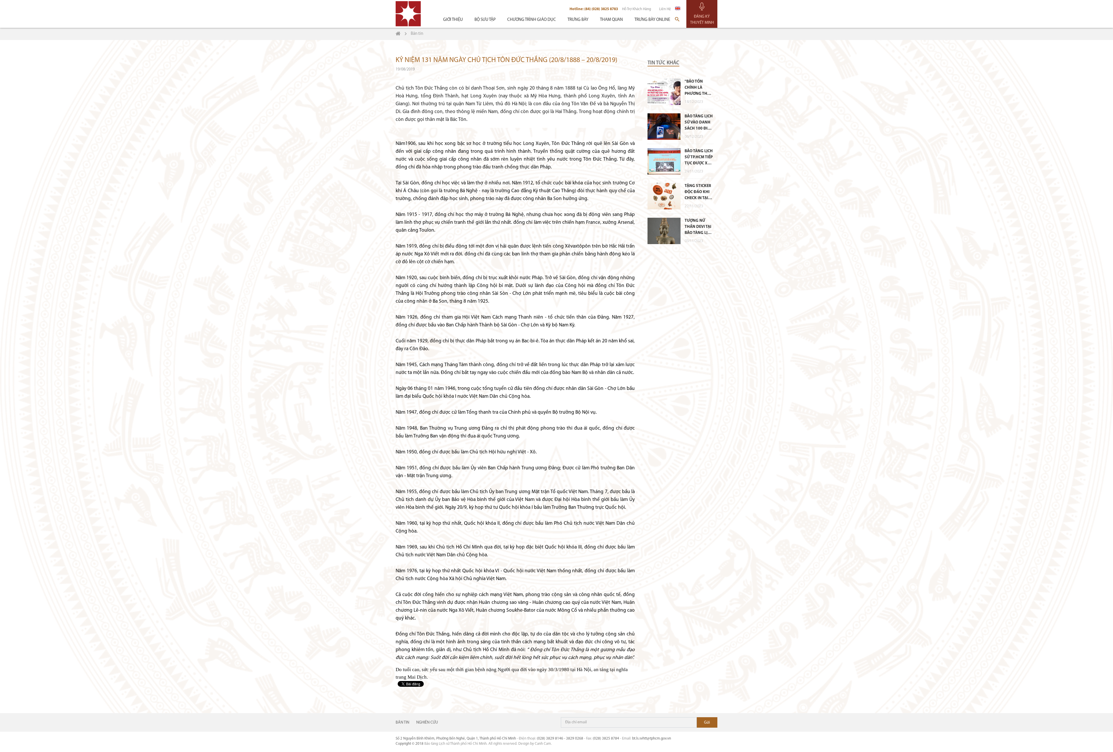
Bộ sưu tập (485, 20)
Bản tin (402, 722)
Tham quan (611, 20)
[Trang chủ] (398, 34)
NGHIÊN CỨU (427, 722)
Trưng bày (578, 20)
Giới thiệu (453, 20)
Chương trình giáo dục (531, 20)
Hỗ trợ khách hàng (636, 9)
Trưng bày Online (652, 20)
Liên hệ (665, 9)
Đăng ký (707, 722)
